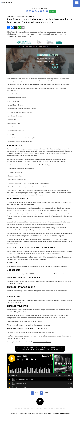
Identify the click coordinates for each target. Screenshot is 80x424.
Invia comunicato (36, 409)
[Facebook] (24, 11)
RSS (57, 409)
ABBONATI (52, 11)
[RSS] (38, 11)
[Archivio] (44, 11)
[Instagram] (27, 11)
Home (36, 393)
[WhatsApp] (36, 11)
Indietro (46, 393)
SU (40, 402)
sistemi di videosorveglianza (17, 97)
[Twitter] (30, 11)
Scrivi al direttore (49, 409)
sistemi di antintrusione (15, 94)
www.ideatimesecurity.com (42, 342)
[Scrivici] (41, 11)
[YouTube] (33, 11)
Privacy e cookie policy (53, 413)
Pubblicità (26, 409)
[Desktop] (47, 11)
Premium (62, 409)
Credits (45, 413)
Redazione (18, 409)
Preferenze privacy (65, 413)
